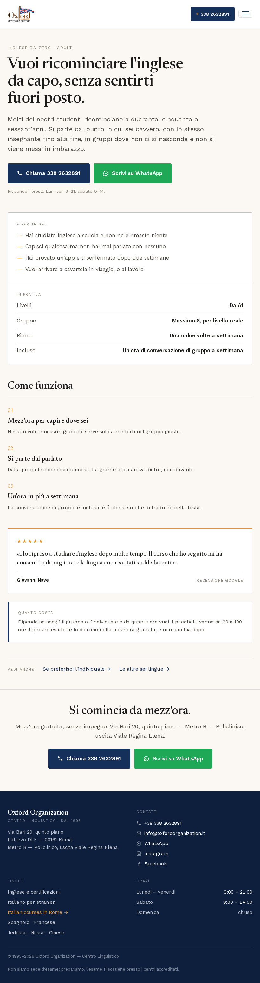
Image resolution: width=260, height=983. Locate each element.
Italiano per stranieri (32, 902)
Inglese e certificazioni (34, 892)
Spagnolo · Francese (31, 922)
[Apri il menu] (245, 14)
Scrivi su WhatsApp (137, 173)
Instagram (156, 853)
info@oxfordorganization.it (174, 833)
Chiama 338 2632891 (53, 173)
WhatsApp (156, 843)
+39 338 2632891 (163, 823)
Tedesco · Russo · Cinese (36, 932)
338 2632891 (215, 13)
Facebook (155, 864)
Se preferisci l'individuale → (77, 669)
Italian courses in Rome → (38, 912)
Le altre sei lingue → (144, 669)
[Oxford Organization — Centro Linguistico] (21, 14)
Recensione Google (220, 580)
